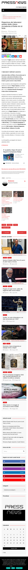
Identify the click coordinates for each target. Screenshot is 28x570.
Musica (9, 257)
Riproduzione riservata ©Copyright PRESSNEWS (14, 169)
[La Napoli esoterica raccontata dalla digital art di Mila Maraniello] (18, 194)
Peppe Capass (6, 227)
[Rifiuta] (26, 564)
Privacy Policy (15, 566)
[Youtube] (20, 56)
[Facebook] (3, 56)
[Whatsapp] (8, 56)
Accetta (8, 568)
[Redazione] (5, 183)
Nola (16, 224)
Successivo (21, 232)
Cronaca (5, 286)
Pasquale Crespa (7, 380)
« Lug (4, 552)
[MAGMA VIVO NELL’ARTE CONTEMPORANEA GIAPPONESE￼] (7, 210)
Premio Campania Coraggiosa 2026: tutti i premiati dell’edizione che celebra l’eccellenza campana (13, 376)
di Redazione (5, 145)
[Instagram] (5, 56)
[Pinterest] (15, 56)
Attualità (5, 372)
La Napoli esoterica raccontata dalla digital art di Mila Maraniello (18, 199)
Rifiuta (13, 568)
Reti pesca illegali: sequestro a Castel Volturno (13, 442)
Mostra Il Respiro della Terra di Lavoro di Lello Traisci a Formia (13, 422)
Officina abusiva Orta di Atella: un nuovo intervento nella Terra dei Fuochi (12, 433)
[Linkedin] (13, 56)
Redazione (5, 31)
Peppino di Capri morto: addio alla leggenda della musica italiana (13, 438)
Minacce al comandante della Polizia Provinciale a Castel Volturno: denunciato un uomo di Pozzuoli (13, 428)
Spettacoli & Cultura (13, 33)
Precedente (6, 232)
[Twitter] (10, 56)
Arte (3, 33)
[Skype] (18, 56)
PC (4, 321)
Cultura (6, 33)
